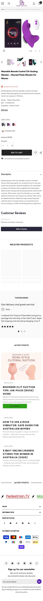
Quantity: (4, 141)
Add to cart (16, 152)
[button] (35, 51)
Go (39, 581)
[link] (11, 278)
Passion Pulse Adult (13, 100)
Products (9, 9)
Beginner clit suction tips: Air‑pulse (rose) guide (19, 390)
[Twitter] (35, 523)
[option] (21, 32)
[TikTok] (23, 523)
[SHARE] (40, 152)
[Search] (9, 3)
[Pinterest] (16, 523)
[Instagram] (10, 523)
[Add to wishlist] (35, 152)
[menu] (2, 3)
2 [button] (21, 331)
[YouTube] (29, 523)
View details (15, 406)
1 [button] (18, 331)
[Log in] (34, 3)
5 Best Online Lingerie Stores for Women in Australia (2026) (18, 454)
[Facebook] (4, 523)
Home (2, 9)
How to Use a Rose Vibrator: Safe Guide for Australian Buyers (21, 425)
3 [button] (24, 331)
